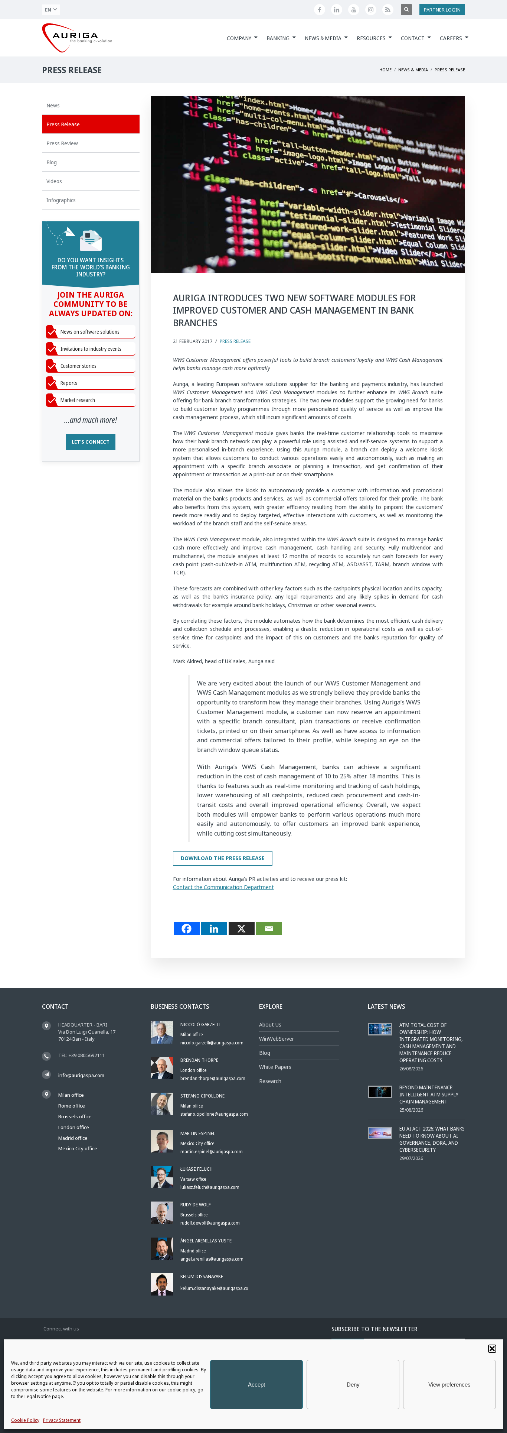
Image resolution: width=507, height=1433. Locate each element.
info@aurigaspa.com (81, 1075)
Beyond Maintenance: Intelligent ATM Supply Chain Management (428, 1094)
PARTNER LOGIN (442, 10)
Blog (264, 1052)
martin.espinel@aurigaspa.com (211, 1151)
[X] (242, 928)
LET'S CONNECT (90, 441)
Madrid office (73, 1138)
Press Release (235, 341)
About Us (270, 1024)
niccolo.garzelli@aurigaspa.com (211, 1043)
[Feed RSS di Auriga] (387, 9)
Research (270, 1081)
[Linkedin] (214, 928)
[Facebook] (187, 928)
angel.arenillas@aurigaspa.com (211, 1259)
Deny (353, 1384)
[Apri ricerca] (406, 9)
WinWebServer (276, 1038)
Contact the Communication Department (223, 887)
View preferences (449, 1384)
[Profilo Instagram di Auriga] (370, 9)
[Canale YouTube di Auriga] (353, 9)
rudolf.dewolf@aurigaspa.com (210, 1223)
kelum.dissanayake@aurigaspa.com (216, 1288)
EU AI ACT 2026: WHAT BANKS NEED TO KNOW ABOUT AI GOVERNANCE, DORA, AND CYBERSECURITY (432, 1139)
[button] (492, 1348)
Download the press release (223, 858)
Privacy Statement (62, 1420)
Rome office (71, 1105)
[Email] (269, 928)
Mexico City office (77, 1148)
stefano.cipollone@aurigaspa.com (214, 1114)
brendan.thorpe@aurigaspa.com (212, 1078)
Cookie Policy (25, 1420)
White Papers (275, 1066)
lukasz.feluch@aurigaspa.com (209, 1187)
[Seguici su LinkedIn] (336, 9)
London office (73, 1127)
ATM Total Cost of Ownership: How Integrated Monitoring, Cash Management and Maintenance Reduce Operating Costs (431, 1042)
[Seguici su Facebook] (319, 9)
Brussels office (75, 1116)
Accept (256, 1384)
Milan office (71, 1095)
